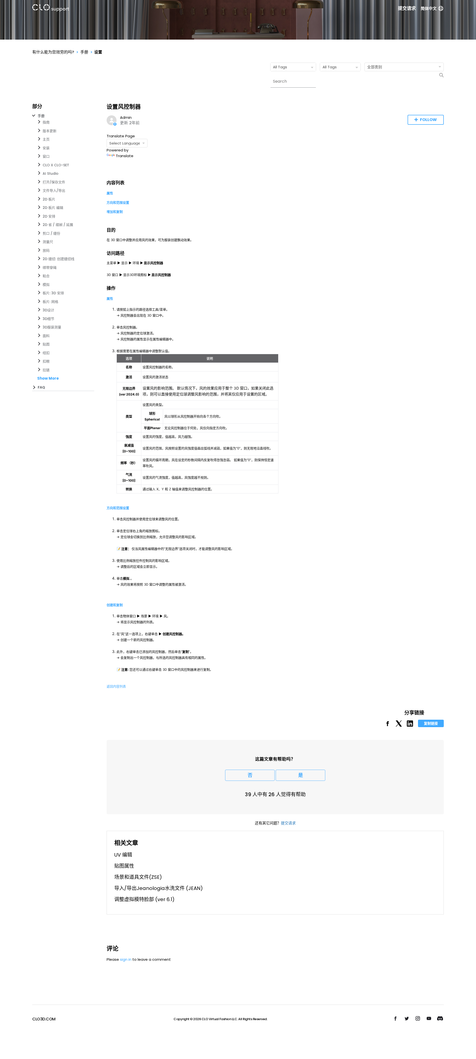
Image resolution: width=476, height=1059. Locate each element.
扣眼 (46, 361)
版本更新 (50, 130)
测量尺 (48, 241)
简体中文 (429, 8)
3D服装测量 (52, 327)
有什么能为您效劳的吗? (53, 52)
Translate (124, 155)
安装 (46, 148)
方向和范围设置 (118, 202)
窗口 (46, 156)
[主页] (50, 8)
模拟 (46, 284)
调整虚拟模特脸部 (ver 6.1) (144, 899)
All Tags (280, 67)
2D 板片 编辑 (53, 207)
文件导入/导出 (54, 190)
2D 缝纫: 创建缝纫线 (58, 258)
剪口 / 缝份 (51, 233)
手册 (84, 52)
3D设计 (48, 310)
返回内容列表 (116, 686)
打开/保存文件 (54, 182)
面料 (46, 335)
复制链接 (431, 723)
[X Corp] (399, 725)
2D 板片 (49, 199)
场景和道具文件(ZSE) (138, 877)
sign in (125, 959)
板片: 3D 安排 (53, 293)
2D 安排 (49, 216)
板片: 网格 (50, 301)
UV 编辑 (123, 854)
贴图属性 (124, 865)
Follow (428, 120)
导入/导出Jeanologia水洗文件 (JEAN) (158, 888)
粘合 (46, 275)
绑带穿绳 (50, 267)
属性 (110, 193)
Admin (126, 117)
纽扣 (46, 352)
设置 (98, 52)
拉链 (46, 370)
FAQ (41, 387)
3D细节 (48, 318)
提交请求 (407, 8)
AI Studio (51, 173)
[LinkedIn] (410, 725)
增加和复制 (115, 212)
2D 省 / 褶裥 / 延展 (58, 224)
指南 (46, 122)
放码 (46, 250)
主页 (46, 139)
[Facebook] (388, 725)
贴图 (46, 344)
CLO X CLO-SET (56, 165)
